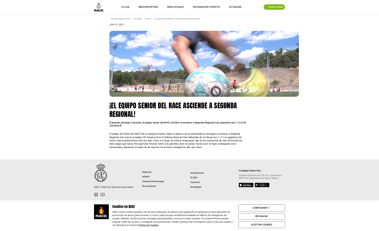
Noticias (148, 19)
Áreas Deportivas (148, 7)
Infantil (145, 176)
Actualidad (235, 7)
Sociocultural (149, 186)
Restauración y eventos (206, 7)
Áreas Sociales (175, 7)
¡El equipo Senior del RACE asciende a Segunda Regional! (177, 19)
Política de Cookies (148, 225)
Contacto (195, 182)
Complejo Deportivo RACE (120, 19)
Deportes (147, 172)
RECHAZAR (261, 216)
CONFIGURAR (259, 207)
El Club (125, 7)
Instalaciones (197, 173)
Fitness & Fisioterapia (153, 181)
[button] (248, 7)
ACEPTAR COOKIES (261, 224)
